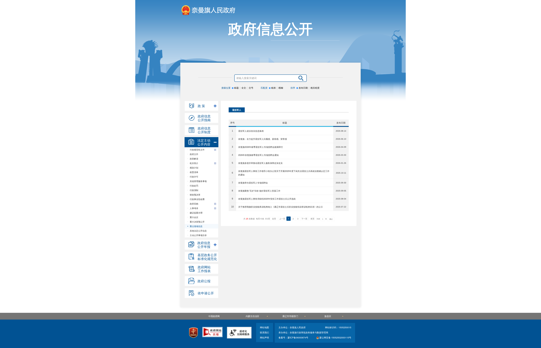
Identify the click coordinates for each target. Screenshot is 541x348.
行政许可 (194, 176)
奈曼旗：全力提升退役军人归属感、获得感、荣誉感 (262, 138)
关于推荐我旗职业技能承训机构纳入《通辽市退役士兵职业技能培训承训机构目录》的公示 (280, 206)
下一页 (304, 218)
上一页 (282, 218)
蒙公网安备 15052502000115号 (335, 337)
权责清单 (194, 172)
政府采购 (194, 203)
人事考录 (194, 208)
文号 (250, 88)
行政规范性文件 (197, 149)
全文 (243, 88)
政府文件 (194, 154)
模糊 (280, 88)
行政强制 (194, 190)
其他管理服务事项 (198, 181)
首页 (274, 218)
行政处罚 (194, 185)
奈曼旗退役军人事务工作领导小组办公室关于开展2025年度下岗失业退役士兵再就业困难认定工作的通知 (283, 172)
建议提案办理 (196, 212)
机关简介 (194, 163)
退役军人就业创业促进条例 (251, 130)
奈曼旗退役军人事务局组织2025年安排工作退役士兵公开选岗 (267, 198)
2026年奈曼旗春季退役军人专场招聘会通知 (258, 154)
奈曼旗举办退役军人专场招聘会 (253, 182)
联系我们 (264, 332)
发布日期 (303, 88)
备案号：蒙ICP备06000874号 (293, 337)
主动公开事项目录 (198, 235)
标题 (236, 88)
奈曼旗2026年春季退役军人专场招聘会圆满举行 (260, 146)
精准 (273, 88)
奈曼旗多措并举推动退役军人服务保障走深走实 (260, 162)
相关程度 (315, 88)
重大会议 (194, 217)
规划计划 (194, 167)
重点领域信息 (196, 226)
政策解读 (194, 158)
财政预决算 (195, 194)
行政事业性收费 (197, 199)
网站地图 (264, 327)
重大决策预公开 (197, 221)
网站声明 (264, 337)
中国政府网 (214, 316)
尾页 (312, 218)
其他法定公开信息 (198, 230)
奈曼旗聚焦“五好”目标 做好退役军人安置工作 (259, 190)
